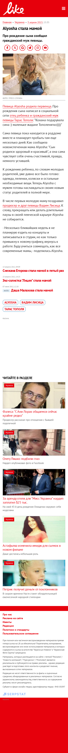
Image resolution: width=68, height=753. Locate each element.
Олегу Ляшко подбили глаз (21, 459)
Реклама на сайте (13, 618)
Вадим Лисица (33, 302)
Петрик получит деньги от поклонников (30, 589)
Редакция (8, 625)
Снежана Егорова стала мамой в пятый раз (33, 270)
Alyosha (10, 302)
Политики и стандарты (16, 629)
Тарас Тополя (14, 309)
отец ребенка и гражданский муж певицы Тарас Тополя (30, 117)
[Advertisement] (34, 346)
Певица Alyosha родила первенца (27, 106)
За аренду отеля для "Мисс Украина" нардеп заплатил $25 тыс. (33, 500)
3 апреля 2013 (35, 22)
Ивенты (7, 622)
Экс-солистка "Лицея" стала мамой (27, 280)
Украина (19, 22)
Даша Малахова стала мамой (28, 290)
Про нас (7, 614)
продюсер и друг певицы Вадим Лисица (31, 205)
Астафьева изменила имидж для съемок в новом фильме (32, 547)
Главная (7, 22)
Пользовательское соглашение (20, 633)
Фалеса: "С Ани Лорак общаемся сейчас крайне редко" (30, 413)
